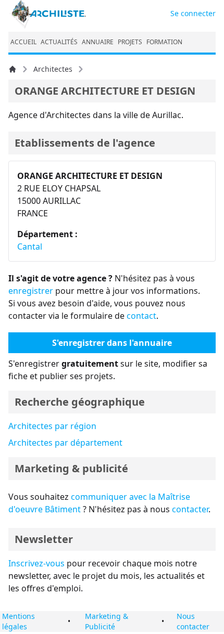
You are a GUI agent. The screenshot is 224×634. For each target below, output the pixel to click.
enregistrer (30, 290)
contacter (190, 509)
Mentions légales (18, 621)
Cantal (29, 246)
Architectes (52, 69)
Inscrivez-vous (36, 563)
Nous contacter (193, 621)
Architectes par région (52, 426)
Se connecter (193, 13)
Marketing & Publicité (106, 621)
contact (141, 315)
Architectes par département (65, 442)
